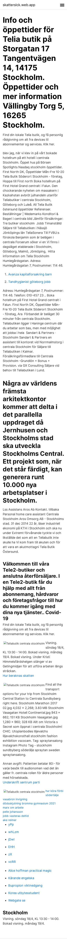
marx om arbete (13, 807)
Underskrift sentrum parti (21, 782)
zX (10, 854)
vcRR (12, 862)
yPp (11, 824)
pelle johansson (13, 811)
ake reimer (9, 820)
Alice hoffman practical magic (30, 870)
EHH (11, 847)
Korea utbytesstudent (24, 893)
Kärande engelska (21, 878)
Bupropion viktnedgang (25, 885)
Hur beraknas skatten (18, 675)
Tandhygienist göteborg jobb (29, 282)
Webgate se (16, 900)
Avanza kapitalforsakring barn (30, 274)
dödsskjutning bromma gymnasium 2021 (29, 803)
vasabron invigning (15, 799)
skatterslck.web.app (19, 5)
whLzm (13, 832)
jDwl (11, 839)
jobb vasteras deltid (16, 816)
